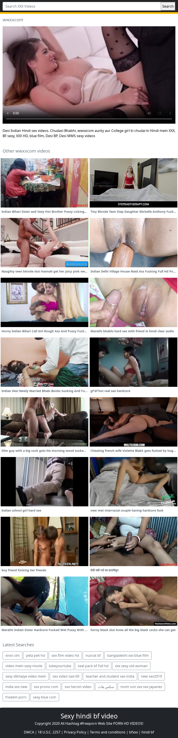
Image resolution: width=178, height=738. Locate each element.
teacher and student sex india (110, 676)
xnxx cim (12, 655)
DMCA (29, 732)
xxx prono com (46, 686)
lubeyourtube (60, 665)
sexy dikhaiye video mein (25, 676)
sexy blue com (44, 697)
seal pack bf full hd (93, 665)
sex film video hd (65, 655)
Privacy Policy (75, 732)
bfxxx (133, 732)
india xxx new (16, 686)
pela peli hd (35, 655)
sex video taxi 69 (66, 676)
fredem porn (15, 697)
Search (168, 6)
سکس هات (106, 686)
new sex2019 (151, 676)
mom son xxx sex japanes (141, 686)
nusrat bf (93, 655)
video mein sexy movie (23, 665)
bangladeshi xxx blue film (128, 655)
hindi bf (148, 732)
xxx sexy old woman (131, 665)
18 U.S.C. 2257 (49, 732)
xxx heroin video (78, 686)
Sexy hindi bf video (89, 715)
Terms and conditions (107, 732)
